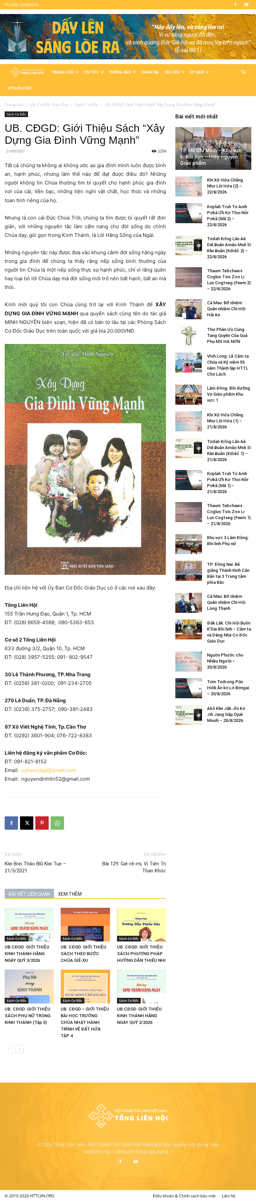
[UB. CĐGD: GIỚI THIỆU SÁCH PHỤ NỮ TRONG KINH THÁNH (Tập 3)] (29, 986)
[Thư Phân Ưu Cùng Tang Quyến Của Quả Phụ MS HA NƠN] (188, 336)
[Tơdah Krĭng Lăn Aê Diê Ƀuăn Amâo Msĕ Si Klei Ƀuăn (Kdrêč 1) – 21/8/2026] (188, 448)
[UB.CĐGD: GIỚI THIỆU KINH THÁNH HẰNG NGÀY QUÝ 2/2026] (141, 986)
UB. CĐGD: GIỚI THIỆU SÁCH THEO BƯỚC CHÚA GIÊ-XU (83, 953)
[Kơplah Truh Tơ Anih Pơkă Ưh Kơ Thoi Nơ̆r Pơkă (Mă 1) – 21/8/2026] (188, 480)
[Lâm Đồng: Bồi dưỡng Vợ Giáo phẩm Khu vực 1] (188, 395)
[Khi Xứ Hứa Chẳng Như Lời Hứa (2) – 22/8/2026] (188, 186)
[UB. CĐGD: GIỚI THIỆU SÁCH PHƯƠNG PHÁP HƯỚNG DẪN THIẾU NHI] (141, 924)
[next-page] (19, 1049)
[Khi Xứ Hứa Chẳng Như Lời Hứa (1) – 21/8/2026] (188, 421)
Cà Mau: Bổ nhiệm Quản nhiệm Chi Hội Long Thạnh (226, 602)
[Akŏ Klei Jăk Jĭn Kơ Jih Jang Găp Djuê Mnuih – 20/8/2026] (188, 715)
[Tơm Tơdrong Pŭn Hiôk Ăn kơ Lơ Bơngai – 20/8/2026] (188, 688)
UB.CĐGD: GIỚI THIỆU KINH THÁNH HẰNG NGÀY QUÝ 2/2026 (139, 1016)
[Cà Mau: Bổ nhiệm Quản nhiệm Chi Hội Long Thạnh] (188, 603)
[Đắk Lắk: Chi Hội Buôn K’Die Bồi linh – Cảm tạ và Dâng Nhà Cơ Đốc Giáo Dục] (188, 630)
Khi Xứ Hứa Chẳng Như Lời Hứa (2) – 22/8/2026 (225, 185)
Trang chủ (14, 104)
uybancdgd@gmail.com (49, 770)
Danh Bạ (150, 71)
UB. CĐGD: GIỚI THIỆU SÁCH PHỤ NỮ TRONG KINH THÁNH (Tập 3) (27, 1016)
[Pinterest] (42, 823)
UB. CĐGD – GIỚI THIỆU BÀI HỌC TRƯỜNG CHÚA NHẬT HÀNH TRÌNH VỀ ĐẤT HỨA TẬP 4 (85, 1022)
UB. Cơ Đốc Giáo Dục (49, 104)
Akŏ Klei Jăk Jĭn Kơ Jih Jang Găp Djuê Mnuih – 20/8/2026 (226, 714)
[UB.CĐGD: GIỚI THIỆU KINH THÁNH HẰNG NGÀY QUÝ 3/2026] (29, 924)
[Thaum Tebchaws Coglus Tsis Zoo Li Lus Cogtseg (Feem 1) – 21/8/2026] (188, 512)
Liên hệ (228, 1196)
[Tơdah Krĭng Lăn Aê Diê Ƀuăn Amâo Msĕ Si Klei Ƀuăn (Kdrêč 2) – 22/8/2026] (188, 245)
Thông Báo (120, 71)
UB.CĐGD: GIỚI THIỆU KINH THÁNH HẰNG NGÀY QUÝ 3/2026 (27, 953)
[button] (243, 72)
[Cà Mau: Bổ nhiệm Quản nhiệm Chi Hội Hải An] (188, 309)
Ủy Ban (197, 71)
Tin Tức (91, 71)
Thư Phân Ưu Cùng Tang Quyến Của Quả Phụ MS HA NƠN (227, 335)
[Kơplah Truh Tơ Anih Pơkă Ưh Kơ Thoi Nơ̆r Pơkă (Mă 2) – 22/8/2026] (188, 213)
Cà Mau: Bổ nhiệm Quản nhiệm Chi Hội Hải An (226, 308)
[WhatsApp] (57, 823)
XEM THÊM (70, 894)
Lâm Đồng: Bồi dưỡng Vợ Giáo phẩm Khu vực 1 (228, 394)
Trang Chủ (62, 71)
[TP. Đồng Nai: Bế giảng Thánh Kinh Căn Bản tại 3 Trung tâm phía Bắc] (188, 571)
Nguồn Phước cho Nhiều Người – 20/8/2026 (225, 661)
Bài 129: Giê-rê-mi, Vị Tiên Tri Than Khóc (134, 867)
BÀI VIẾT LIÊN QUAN (29, 894)
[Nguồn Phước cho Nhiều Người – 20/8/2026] (188, 662)
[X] (26, 823)
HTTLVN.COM (19, 87)
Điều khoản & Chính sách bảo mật (184, 1196)
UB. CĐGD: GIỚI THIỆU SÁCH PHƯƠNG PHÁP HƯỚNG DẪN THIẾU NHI (141, 953)
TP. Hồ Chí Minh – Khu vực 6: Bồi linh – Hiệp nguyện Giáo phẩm (210, 156)
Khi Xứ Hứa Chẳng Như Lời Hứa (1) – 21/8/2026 (225, 420)
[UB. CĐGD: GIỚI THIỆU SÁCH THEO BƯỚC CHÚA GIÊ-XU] (85, 924)
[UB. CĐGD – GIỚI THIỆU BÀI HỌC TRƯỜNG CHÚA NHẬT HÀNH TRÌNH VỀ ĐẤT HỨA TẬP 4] (85, 986)
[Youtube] (246, 4)
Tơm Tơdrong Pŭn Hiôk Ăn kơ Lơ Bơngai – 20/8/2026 (228, 687)
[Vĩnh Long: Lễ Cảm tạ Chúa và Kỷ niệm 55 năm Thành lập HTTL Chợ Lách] (188, 363)
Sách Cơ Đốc (86, 104)
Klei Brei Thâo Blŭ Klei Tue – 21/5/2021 (35, 867)
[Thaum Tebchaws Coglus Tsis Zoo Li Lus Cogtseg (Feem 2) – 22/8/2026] (188, 277)
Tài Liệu (172, 71)
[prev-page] (9, 1049)
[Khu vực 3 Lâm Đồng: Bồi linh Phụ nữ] (188, 544)
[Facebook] (235, 4)
